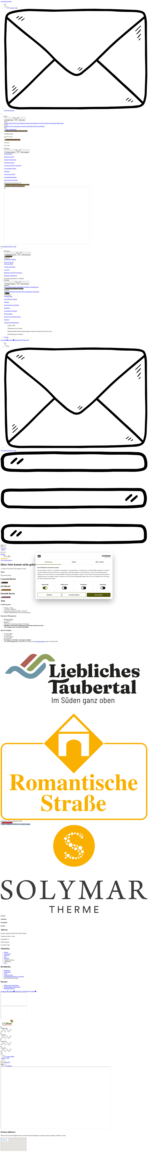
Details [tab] (74, 562)
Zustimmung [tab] (48, 562)
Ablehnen (49, 595)
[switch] (64, 588)
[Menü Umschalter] (1, 248)
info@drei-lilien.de (40, 641)
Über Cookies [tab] (100, 562)
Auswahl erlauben (74, 595)
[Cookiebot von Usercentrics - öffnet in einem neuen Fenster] (103, 556)
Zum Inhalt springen (6, 1)
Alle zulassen (99, 595)
